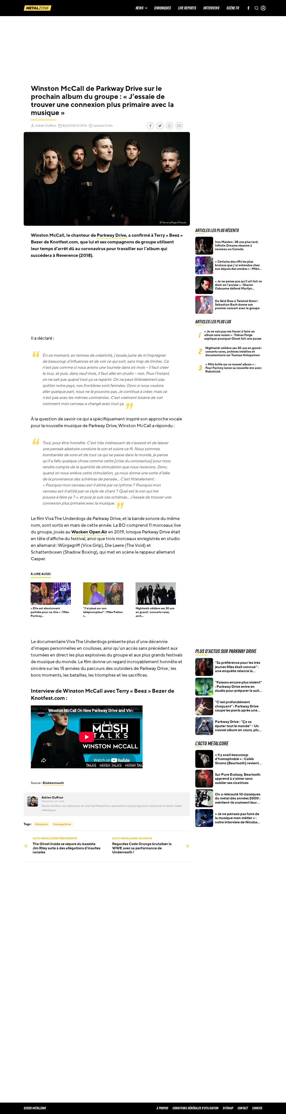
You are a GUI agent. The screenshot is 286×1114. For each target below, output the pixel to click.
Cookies (257, 1108)
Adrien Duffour (45, 126)
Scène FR (233, 8)
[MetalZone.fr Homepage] (37, 8)
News (139, 8)
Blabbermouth (53, 783)
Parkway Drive (111, 235)
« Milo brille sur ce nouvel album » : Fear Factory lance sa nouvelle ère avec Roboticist (233, 368)
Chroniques (162, 8)
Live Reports (187, 8)
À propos (162, 1108)
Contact (243, 1108)
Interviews (211, 8)
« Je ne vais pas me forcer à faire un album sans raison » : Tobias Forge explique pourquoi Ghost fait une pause (232, 335)
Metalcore (41, 824)
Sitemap (228, 1108)
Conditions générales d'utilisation (195, 1108)
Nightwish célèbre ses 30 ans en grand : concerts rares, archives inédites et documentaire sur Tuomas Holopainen (233, 351)
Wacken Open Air (89, 532)
